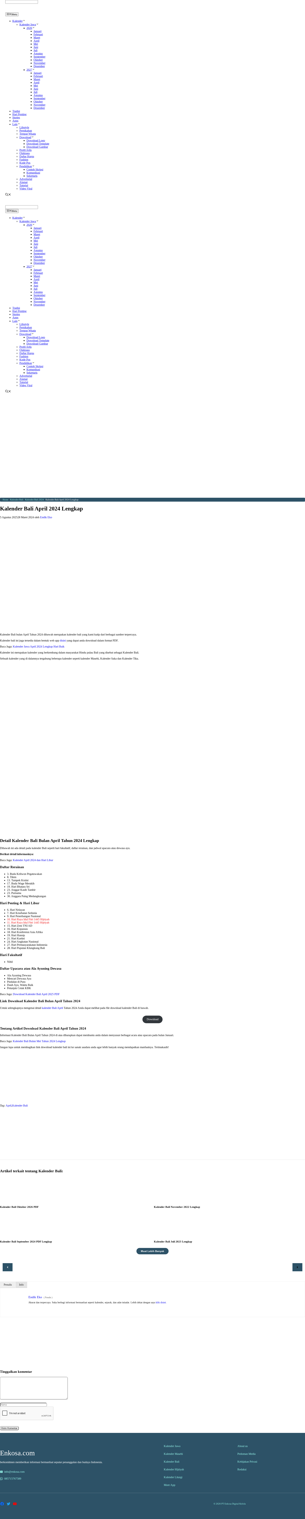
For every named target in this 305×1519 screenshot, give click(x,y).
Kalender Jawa (27, 24)
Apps (15, 120)
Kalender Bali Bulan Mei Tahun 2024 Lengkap (39, 1041)
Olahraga (24, 153)
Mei (36, 43)
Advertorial (25, 179)
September (39, 56)
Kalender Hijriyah (174, 1469)
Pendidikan (25, 166)
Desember (39, 66)
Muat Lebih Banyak (152, 1251)
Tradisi (16, 111)
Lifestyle (24, 127)
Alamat (23, 182)
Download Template (37, 143)
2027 (29, 69)
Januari (37, 31)
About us (242, 1446)
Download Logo (35, 140)
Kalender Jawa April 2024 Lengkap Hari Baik (38, 646)
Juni (36, 47)
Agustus (38, 53)
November (39, 63)
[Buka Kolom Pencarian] (8, 194)
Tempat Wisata (27, 133)
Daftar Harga (26, 156)
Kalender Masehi (173, 1453)
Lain (14, 124)
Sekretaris (31, 175)
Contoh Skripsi (34, 169)
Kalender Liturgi (173, 1477)
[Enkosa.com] (20, 10)
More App (169, 1484)
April (36, 40)
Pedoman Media (246, 1453)
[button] (24, 20)
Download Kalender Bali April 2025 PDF (36, 994)
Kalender (17, 20)
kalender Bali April (52, 1007)
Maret (37, 37)
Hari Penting (19, 114)
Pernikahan (25, 130)
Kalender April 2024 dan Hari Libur (33, 860)
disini (63, 640)
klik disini (161, 1302)
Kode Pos (24, 162)
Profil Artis (25, 150)
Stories (16, 117)
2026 (29, 28)
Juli (35, 50)
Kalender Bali (20, 1105)
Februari (38, 34)
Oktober (38, 59)
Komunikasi (33, 172)
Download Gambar (37, 146)
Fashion (23, 159)
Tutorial (23, 185)
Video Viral (25, 188)
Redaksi (241, 1469)
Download (25, 137)
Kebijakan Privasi (247, 1461)
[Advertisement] (152, 420)
